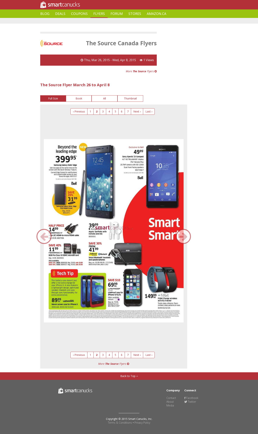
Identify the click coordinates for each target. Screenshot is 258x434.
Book (79, 98)
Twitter (191, 401)
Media (170, 405)
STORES (134, 13)
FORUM (116, 13)
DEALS (60, 13)
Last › (148, 111)
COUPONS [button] (79, 13)
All (104, 98)
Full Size (53, 98)
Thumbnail (130, 98)
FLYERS (99, 13)
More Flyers (140, 71)
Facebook (191, 398)
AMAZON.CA (156, 13)
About (170, 401)
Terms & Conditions (120, 422)
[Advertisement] (109, 20)
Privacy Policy (142, 422)
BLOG (44, 13)
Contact (171, 398)
